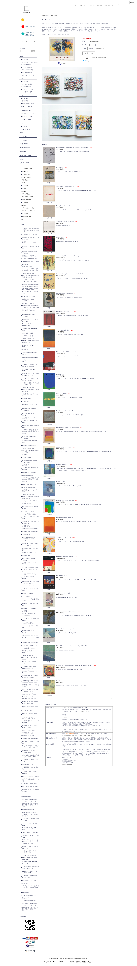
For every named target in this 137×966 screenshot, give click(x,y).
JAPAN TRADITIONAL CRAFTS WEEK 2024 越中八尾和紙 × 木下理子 (30, 340)
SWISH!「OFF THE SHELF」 (30, 531)
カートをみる (78, 5)
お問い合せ (107, 5)
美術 (21, 95)
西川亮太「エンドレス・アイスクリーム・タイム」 (30, 374)
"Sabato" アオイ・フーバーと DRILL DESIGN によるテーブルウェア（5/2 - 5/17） (30, 841)
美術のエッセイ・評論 (28, 103)
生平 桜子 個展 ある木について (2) (30, 780)
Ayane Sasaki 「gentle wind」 (30, 635)
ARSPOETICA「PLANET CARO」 (29, 414)
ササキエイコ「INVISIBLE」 (30, 501)
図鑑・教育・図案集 (25, 155)
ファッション (24, 140)
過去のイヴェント (27, 898)
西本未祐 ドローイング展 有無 (30, 247)
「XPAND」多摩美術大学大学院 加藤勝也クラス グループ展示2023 (30, 431)
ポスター (22, 159)
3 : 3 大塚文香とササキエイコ (30, 296)
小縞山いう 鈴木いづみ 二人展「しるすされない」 (30, 383)
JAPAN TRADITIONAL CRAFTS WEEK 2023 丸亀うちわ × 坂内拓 (30, 389)
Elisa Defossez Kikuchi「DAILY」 (28, 315)
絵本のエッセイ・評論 (28, 75)
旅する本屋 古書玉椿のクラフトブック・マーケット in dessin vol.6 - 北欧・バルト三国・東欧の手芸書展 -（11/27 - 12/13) (30, 803)
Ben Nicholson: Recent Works (64, 293)
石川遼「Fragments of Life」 (30, 258)
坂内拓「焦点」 (26, 401)
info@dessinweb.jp (67, 764)
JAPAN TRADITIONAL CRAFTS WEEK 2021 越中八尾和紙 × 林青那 (30, 496)
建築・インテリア (25, 147)
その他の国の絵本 (27, 72)
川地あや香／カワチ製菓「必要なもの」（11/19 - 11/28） (30, 756)
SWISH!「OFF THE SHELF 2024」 (29, 329)
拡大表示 (63, 63)
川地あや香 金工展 (27, 333)
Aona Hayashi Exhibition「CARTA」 (29, 437)
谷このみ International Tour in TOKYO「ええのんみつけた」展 (30, 569)
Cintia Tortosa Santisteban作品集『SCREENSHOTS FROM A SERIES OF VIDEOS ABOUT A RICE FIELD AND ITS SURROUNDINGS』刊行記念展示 (30, 289)
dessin (20, 0)
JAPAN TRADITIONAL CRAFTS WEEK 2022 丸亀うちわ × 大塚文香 (30, 450)
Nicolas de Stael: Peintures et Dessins (66, 352)
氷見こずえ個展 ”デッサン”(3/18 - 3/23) (29, 851)
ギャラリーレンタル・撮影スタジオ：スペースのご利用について (30, 887)
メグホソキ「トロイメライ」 (30, 511)
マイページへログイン (89, 5)
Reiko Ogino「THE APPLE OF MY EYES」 (30, 320)
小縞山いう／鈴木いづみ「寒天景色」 (30, 517)
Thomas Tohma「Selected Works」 (29, 353)
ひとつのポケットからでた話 (30, 786)
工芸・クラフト (24, 144)
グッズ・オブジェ (25, 163)
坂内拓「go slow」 (27, 504)
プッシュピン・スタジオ (29, 208)
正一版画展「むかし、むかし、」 (29, 311)
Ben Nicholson (60, 681)
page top (114, 698)
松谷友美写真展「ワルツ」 (29, 623)
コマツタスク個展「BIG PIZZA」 (28, 370)
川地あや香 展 (26, 534)
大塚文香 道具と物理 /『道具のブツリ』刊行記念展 (30, 365)
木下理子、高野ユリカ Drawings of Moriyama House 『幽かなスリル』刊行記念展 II (30, 305)
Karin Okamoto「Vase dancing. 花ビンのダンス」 (29, 697)
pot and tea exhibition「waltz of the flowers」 (30, 707)
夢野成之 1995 (26, 611)
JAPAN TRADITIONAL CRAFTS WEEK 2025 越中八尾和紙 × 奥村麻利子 (30, 275)
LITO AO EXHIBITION (28, 487)
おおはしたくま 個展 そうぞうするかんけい (30, 544)
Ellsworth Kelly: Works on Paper (65, 500)
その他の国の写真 (27, 92)
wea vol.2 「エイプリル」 (29, 694)
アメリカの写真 (26, 86)
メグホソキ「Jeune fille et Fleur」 (29, 421)
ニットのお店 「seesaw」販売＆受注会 (30, 819)
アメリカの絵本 (26, 64)
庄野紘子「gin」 (26, 398)
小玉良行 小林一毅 (27, 336)
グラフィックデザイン (26, 107)
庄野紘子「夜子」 (27, 454)
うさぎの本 (25, 202)
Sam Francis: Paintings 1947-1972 (66, 186)
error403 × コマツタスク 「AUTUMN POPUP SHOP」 (30, 280)
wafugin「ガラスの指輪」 (29, 472)
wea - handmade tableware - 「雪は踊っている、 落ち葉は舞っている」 (30, 814)
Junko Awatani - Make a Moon (30, 261)
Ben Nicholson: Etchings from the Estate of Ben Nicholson (72, 147)
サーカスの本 (26, 171)
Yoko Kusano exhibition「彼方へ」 (30, 638)
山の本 (24, 205)
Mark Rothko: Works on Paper (64, 517)
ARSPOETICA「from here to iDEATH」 (30, 468)
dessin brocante (26, 216)
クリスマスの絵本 (27, 168)
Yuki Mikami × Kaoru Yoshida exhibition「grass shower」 (30, 681)
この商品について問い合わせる (97, 57)
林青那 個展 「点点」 (28, 733)
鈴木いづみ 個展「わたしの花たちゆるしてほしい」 (30, 690)
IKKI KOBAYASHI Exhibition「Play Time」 (29, 461)
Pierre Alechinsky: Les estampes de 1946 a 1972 (69, 274)
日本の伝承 (25, 213)
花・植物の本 (26, 180)
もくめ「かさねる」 (27, 710)
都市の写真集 (26, 194)
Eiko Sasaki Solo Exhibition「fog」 (29, 662)
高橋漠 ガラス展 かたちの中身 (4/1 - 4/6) (30, 847)
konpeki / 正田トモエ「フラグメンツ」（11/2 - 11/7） (30, 746)
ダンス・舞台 (24, 136)
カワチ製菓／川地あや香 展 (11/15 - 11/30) (29, 876)
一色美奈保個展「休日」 (29, 809)
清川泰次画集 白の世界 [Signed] (65, 221)
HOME (44, 16)
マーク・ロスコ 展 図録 (62, 330)
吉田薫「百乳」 (26, 526)
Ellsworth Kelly (60, 374)
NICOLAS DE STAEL (62, 576)
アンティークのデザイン (29, 210)
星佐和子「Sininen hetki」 (29, 418)
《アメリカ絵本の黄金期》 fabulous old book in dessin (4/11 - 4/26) (29, 857)
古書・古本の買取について (29, 895)
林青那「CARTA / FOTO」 (29, 574)
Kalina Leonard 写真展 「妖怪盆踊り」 (30, 600)
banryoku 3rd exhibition (28, 730)
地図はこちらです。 (86, 711)
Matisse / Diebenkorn (62, 464)
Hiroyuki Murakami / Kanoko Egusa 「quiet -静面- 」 (30, 702)
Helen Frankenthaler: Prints (64, 447)
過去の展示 (25, 883)
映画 (21, 132)
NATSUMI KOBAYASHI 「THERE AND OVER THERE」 (28, 539)
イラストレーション (25, 110)
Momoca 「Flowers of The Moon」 (29, 672)
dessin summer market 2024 (30, 357)
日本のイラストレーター (29, 113)
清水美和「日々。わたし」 (29, 735)
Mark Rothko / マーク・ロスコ (64, 311)
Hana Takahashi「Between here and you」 (29, 324)
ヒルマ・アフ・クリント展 (63, 537)
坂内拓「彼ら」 (26, 349)
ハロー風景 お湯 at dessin (29, 783)
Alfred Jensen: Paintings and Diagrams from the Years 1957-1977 (74, 665)
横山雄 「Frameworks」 (28, 593)
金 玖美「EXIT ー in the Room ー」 (30, 564)
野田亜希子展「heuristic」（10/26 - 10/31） (29, 751)
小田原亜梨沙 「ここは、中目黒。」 (30, 768)
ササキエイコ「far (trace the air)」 (30, 360)
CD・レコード (26, 129)
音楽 (21, 123)
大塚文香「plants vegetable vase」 (29, 491)
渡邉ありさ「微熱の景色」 (29, 256)
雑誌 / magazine (26, 199)
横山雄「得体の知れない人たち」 (30, 394)
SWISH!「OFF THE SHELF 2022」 (29, 441)
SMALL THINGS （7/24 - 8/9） (30, 832)
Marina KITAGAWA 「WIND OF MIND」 (30, 426)
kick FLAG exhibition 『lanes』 (30, 776)
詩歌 (23, 182)
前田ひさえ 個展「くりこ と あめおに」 (30, 685)
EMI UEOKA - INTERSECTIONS (27, 265)
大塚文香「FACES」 (27, 555)
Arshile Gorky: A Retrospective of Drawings (68, 256)
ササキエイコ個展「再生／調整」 (30, 604)
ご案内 (22, 224)
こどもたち (25, 185)
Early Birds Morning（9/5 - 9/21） (29, 828)
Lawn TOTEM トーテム (29, 484)
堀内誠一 (24, 188)
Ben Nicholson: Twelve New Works (65, 411)
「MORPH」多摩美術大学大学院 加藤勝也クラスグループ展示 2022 (30, 479)
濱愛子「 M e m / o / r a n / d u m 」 (30, 243)
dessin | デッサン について (29, 880)
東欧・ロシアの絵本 (27, 70)
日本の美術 (25, 98)
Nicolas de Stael (61, 481)
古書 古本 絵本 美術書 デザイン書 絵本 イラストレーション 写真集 (77, 13)
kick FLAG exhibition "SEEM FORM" (30, 507)
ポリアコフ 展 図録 (61, 393)
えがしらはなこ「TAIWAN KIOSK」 (29, 577)
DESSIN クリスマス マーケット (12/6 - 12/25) (30, 872)
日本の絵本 (25, 59)
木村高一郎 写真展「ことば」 (30, 553)
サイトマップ (115, 5)
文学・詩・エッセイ (25, 119)
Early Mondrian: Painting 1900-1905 (66, 611)
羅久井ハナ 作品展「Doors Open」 (29, 651)
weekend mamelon (27, 794)
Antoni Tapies (60, 167)
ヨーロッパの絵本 (27, 67)
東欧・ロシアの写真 (27, 89)
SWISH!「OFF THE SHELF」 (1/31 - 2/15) (30, 862)
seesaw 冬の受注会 (27, 764)
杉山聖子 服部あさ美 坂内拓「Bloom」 (29, 252)
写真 (21, 78)
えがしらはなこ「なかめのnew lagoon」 (30, 619)
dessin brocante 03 (27, 475)
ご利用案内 (99, 5)
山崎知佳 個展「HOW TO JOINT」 (29, 631)
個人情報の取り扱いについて (56, 958)
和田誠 (24, 191)
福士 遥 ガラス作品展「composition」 (28, 614)
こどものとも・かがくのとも (30, 62)
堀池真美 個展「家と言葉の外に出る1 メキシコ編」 (30, 676)
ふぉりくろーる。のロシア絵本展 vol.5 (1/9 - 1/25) (30, 867)
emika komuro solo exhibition (30, 529)
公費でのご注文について (29, 900)
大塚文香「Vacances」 (28, 465)
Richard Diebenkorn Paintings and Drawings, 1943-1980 (72, 646)
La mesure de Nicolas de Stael (64, 556)
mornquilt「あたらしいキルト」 (29, 405)
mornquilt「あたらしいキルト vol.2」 (30, 626)
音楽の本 (24, 126)
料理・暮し (23, 151)
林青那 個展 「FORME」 (29, 648)
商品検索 (22, 49)
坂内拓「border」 (27, 457)
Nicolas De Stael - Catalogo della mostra (67, 629)
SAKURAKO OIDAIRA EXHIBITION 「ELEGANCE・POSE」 (30, 657)
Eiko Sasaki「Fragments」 (29, 445)
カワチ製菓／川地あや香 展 (29, 645)
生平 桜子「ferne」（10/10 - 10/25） (30, 824)
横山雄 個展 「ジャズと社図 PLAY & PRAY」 (30, 726)
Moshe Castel (60, 237)
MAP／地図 (25, 892)
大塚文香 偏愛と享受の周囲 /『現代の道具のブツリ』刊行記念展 (30, 230)
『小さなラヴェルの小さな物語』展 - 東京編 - (30, 379)
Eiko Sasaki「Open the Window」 (28, 559)
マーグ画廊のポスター (28, 196)
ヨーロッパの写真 (27, 84)
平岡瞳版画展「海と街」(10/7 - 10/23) (30, 760)
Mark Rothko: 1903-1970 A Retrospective (67, 427)
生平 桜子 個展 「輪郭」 (28, 718)
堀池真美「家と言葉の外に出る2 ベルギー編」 (30, 522)
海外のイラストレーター (29, 116)
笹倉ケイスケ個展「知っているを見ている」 (30, 238)
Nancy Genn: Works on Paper (64, 206)
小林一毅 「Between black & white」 (30, 589)
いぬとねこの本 (26, 177)
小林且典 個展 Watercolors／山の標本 (30, 721)
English (132, 2)
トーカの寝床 (26, 596)
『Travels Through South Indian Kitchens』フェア (29, 667)
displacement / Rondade (29, 586)
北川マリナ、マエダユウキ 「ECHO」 (29, 300)
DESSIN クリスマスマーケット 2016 (30, 742)
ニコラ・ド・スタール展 (63, 593)
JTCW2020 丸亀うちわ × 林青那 (30, 549)
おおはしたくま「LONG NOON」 (28, 346)
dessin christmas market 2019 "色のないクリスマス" (30, 582)
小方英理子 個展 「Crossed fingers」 (29, 772)
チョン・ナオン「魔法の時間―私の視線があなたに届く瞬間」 (30, 269)
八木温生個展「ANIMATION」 (30, 234)
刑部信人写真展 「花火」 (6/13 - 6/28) (30, 836)
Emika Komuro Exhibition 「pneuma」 (29, 409)
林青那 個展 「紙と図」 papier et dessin (30, 790)
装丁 (23, 219)
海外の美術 (25, 101)
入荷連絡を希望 (100, 48)
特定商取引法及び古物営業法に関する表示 (76, 958)
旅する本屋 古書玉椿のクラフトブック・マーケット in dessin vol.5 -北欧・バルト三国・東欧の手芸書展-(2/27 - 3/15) (30, 907)
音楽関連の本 (26, 174)
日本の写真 (25, 81)
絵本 (21, 56)
